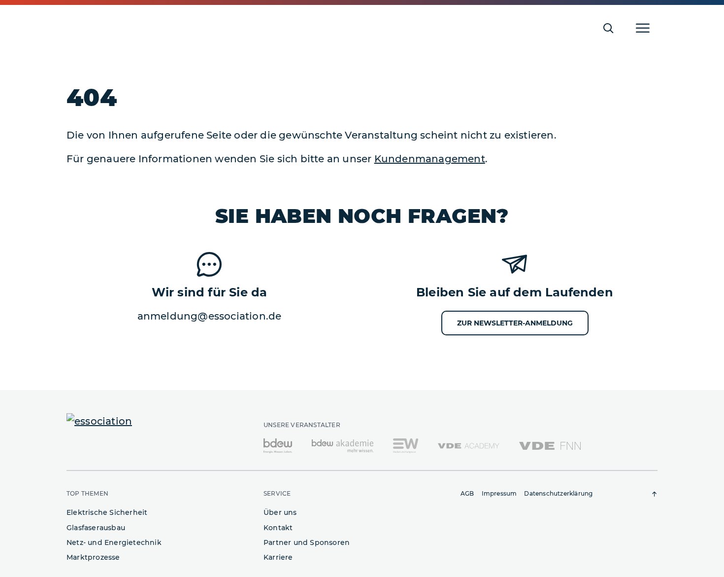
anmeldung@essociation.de (209, 316)
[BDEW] (277, 445)
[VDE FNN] (550, 445)
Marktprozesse (93, 557)
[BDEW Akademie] (342, 445)
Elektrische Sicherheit (106, 512)
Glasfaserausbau (95, 527)
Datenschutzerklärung (558, 493)
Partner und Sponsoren (306, 542)
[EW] (405, 445)
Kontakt (278, 527)
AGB (467, 493)
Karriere (278, 557)
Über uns (280, 512)
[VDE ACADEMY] (468, 445)
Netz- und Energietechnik (114, 542)
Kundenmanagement (429, 159)
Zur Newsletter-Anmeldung (515, 323)
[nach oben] (655, 494)
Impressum (499, 493)
